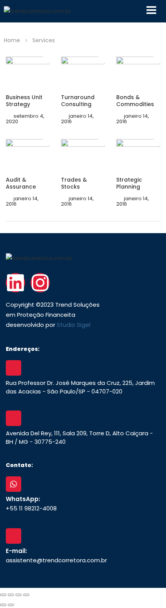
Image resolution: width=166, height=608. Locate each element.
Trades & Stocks (74, 183)
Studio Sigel (73, 325)
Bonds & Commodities (135, 100)
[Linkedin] (15, 282)
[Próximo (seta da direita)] (11, 605)
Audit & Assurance (21, 183)
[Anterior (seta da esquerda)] (3, 605)
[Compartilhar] (18, 595)
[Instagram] (40, 282)
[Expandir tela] (11, 595)
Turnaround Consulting (78, 100)
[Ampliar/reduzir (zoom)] (3, 595)
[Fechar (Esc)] (26, 595)
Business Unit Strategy (24, 100)
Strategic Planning (129, 183)
